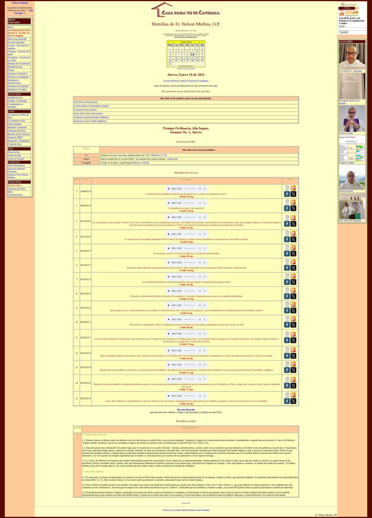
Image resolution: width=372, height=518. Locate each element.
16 (202, 54)
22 (197, 58)
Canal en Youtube (16, 159)
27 (187, 61)
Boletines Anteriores (17, 127)
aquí (215, 86)
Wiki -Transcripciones (15, 193)
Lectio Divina (170, 81)
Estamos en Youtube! (17, 73)
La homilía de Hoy (16, 121)
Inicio (10, 27)
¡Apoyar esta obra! (16, 188)
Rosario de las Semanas (19, 134)
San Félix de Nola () (86, 102)
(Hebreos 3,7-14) (159, 155)
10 (170, 54)
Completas (203, 81)
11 (176, 54)
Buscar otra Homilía (199, 510)
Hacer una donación (17, 39)
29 (197, 61)
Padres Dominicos (16, 165)
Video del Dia (14, 155)
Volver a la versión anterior (175, 510)
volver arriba (185, 503)
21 (192, 58)
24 (170, 61)
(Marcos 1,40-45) (141, 162)
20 (187, 58)
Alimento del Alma (17, 131)
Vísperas (192, 81)
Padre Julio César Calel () (88, 113)
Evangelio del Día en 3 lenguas (349, 101)
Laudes (182, 81)
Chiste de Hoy (14, 144)
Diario (11, 70)
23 (202, 58)
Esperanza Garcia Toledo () (90, 121)
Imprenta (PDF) (15, 137)
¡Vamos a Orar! (346, 133)
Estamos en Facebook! (18, 86)
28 (192, 61)
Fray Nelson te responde (350, 220)
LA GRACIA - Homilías (350, 71)
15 (197, 54)
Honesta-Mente (346, 191)
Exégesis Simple (346, 162)
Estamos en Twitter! (17, 89)
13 (187, 54)
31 (170, 63)
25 (176, 61)
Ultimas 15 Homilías (17, 101)
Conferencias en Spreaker (15, 105)
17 (170, 58)
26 (182, 61)
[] (185, 69)
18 (176, 58)
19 (182, 58)
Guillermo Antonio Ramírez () (91, 117)
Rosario (19, 63)
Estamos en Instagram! (18, 77)
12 (182, 54)
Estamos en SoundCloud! (14, 81)
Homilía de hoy (15, 67)
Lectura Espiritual (16, 42)
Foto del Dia (14, 152)
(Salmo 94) (172, 159)
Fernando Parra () (85, 109)
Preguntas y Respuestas (19, 141)
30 (202, 61)
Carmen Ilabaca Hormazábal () (91, 106)
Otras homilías (14, 124)
